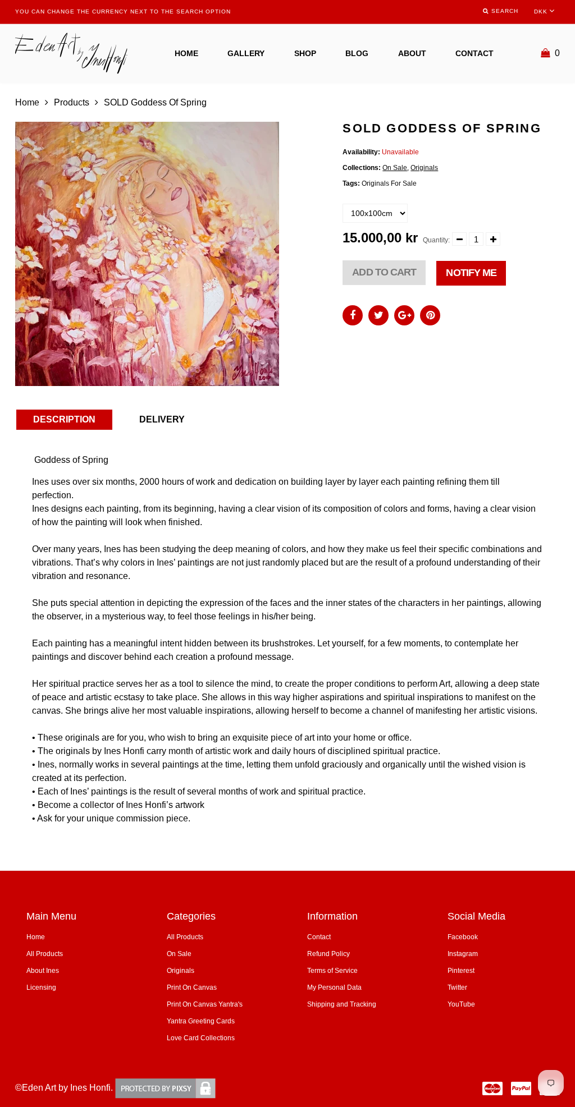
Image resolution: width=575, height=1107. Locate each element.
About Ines (42, 971)
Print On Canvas (192, 987)
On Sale (394, 168)
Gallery (245, 53)
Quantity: (436, 240)
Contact (474, 53)
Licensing (41, 987)
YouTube (461, 1004)
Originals (424, 168)
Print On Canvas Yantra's (205, 1004)
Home (186, 53)
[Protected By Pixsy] (165, 1087)
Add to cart (384, 272)
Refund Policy (328, 954)
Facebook (463, 937)
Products (71, 102)
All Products (44, 954)
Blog (356, 53)
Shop (305, 53)
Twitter (457, 987)
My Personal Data (334, 987)
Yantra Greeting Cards (201, 1021)
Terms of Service (332, 971)
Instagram (463, 954)
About (412, 53)
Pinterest (461, 971)
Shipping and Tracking (341, 1004)
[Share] (353, 315)
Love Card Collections (201, 1038)
